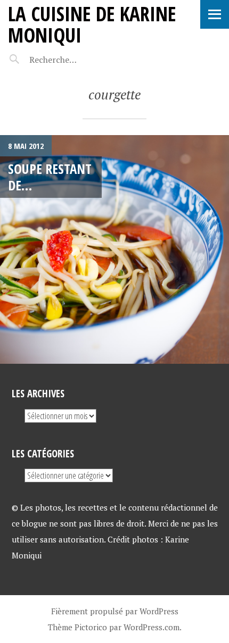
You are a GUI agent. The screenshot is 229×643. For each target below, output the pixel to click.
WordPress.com (151, 627)
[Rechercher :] (73, 59)
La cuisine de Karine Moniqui (92, 24)
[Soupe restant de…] (114, 249)
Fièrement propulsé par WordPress (114, 611)
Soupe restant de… (50, 177)
